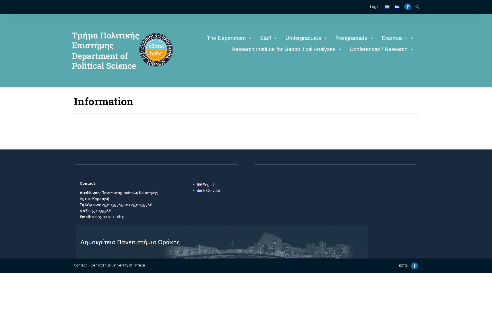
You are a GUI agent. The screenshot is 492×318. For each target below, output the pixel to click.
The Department (226, 38)
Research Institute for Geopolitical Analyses (283, 49)
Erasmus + (395, 38)
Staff (265, 38)
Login (375, 7)
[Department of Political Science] (121, 78)
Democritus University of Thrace (118, 265)
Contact (80, 265)
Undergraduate (303, 38)
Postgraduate (351, 38)
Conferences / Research (378, 49)
